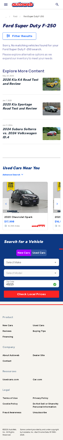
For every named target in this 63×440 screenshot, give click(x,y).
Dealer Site (39, 355)
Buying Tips (39, 331)
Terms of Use (10, 398)
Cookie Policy (10, 403)
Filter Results (22, 36)
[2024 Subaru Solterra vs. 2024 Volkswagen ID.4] (51, 133)
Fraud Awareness (12, 412)
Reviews (7, 331)
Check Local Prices (31, 294)
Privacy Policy (40, 398)
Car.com (37, 379)
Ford (15, 16)
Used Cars (38, 252)
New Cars (24, 252)
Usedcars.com (11, 379)
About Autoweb (11, 355)
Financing (8, 336)
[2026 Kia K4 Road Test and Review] (51, 84)
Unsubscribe (40, 412)
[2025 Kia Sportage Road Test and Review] (51, 108)
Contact (7, 360)
